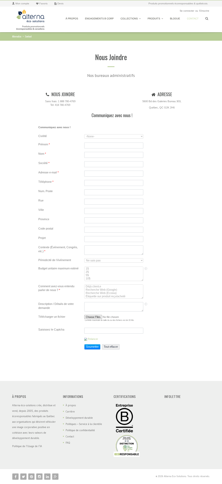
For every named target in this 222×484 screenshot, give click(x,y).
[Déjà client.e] (113, 286)
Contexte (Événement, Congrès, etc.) (58, 249)
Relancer (93, 338)
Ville (41, 209)
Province (43, 219)
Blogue (175, 18)
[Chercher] (207, 19)
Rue (41, 200)
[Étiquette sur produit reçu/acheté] (113, 296)
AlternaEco (16, 36)
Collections (129, 18)
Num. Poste (45, 191)
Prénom (44, 144)
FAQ (68, 442)
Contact (193, 18)
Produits (154, 18)
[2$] (113, 272)
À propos (72, 18)
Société (43, 163)
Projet (42, 237)
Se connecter (187, 10)
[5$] (113, 275)
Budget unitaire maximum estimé (58, 268)
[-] (30, 18)
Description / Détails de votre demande (56, 305)
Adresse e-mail (48, 172)
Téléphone (45, 181)
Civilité (42, 136)
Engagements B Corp (99, 18)
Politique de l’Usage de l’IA (27, 446)
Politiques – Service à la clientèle (84, 424)
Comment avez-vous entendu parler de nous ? (56, 288)
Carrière (70, 411)
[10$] (113, 278)
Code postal (45, 228)
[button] (92, 347)
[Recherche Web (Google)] (113, 290)
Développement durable (79, 417)
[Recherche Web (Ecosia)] (113, 293)
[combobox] (113, 136)
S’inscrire (204, 10)
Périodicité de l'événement (54, 260)
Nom (42, 153)
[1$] (113, 268)
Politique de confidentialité (80, 430)
